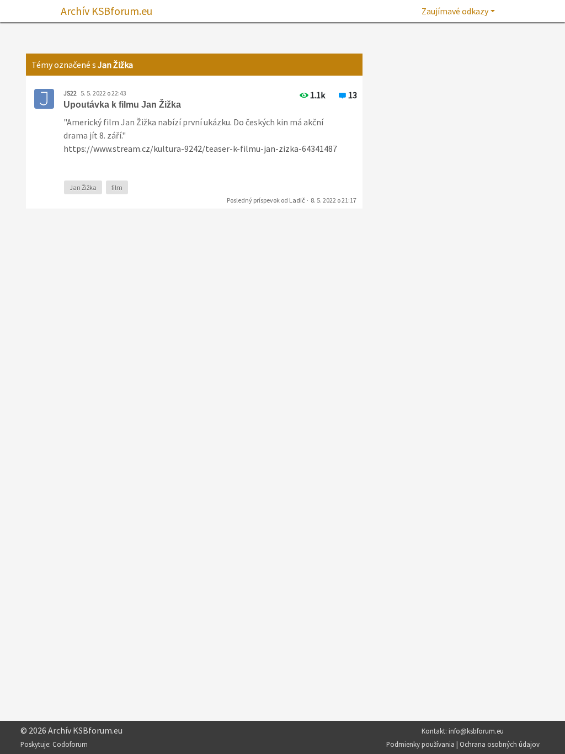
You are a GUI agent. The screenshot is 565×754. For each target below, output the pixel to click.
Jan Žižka (83, 187)
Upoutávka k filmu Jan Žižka (122, 104)
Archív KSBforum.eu (106, 11)
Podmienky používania (420, 744)
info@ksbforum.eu (476, 730)
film (116, 187)
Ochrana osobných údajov (500, 744)
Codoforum (70, 744)
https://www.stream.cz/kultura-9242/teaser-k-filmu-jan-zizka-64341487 (200, 148)
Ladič (297, 200)
